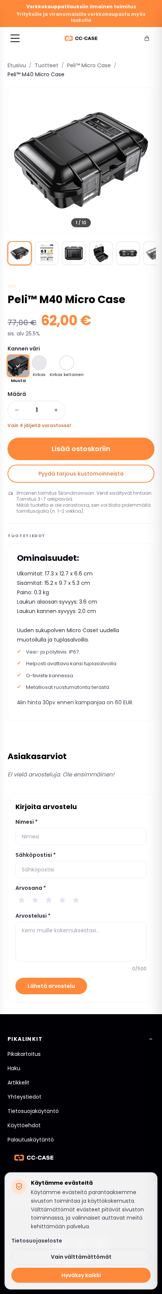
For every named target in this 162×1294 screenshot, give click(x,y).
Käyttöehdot (24, 1125)
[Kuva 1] (20, 253)
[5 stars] (76, 900)
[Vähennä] (17, 410)
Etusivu (17, 65)
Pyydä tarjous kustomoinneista (81, 473)
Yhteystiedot (24, 1097)
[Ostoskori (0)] (146, 38)
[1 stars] (21, 900)
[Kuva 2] (47, 253)
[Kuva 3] (74, 253)
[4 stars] (62, 900)
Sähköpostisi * (35, 855)
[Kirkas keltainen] (66, 362)
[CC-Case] (81, 38)
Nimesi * (26, 822)
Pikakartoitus (24, 1054)
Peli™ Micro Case (89, 65)
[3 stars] (49, 900)
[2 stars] (35, 900)
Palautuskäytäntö (31, 1139)
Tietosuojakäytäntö (33, 1111)
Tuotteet (46, 65)
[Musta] (18, 366)
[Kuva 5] (128, 253)
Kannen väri (24, 348)
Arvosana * (30, 888)
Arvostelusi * (32, 916)
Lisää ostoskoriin (81, 448)
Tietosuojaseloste (36, 1240)
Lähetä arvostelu (51, 986)
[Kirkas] (39, 362)
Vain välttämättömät (81, 1257)
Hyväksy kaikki (81, 1275)
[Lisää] (56, 410)
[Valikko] (15, 38)
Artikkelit (18, 1082)
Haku (14, 1068)
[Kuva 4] (101, 253)
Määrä (17, 394)
